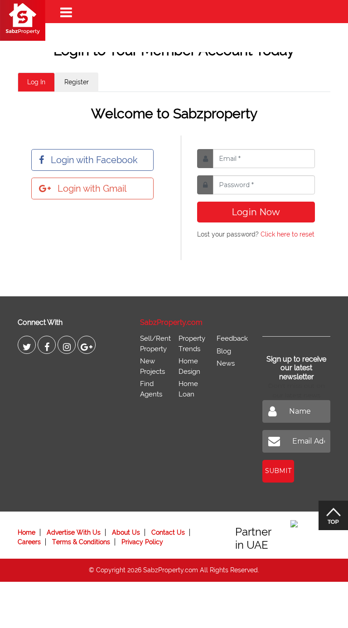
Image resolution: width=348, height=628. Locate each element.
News (226, 363)
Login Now (256, 212)
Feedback (232, 338)
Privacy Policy (142, 542)
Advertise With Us (74, 532)
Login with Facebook (94, 160)
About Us (126, 532)
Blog (224, 351)
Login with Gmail (92, 188)
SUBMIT (278, 471)
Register (76, 82)
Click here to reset (287, 234)
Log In (36, 82)
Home (26, 532)
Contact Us (168, 532)
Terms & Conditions (81, 542)
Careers (29, 542)
